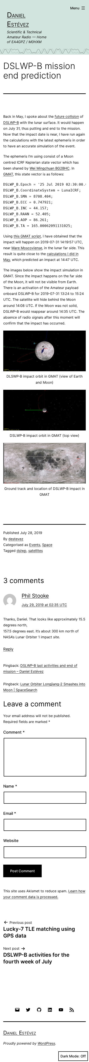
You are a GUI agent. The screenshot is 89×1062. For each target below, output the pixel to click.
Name (10, 786)
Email (9, 813)
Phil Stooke (35, 596)
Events (34, 545)
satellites (35, 550)
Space (47, 545)
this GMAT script (27, 236)
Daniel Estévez (19, 1033)
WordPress (46, 1043)
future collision (67, 116)
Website (11, 840)
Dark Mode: (69, 1056)
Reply (8, 649)
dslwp (21, 550)
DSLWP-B (11, 122)
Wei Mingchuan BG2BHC (50, 168)
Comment (14, 732)
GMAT (8, 174)
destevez (15, 539)
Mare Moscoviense (26, 248)
